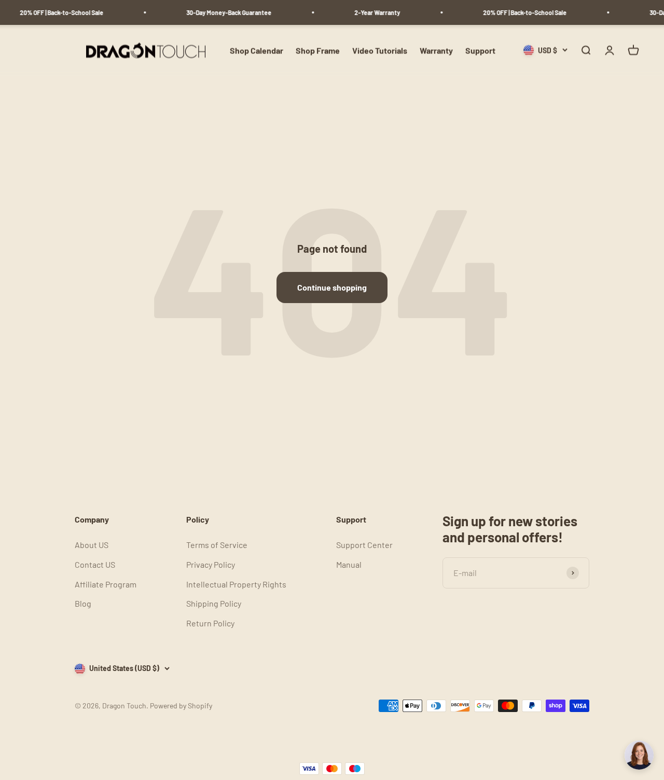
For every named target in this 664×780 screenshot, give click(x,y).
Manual (349, 564)
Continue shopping (332, 287)
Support (480, 50)
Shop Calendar (256, 50)
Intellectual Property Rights (236, 584)
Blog (83, 603)
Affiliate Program (105, 584)
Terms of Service (216, 545)
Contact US (95, 564)
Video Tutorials (379, 50)
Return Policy (210, 623)
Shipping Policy (213, 603)
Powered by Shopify (181, 705)
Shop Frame (318, 50)
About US (91, 545)
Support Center (364, 545)
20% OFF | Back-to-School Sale (57, 12)
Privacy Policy (210, 564)
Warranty (436, 50)
